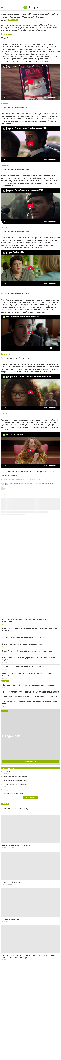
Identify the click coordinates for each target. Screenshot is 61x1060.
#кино (6, 483)
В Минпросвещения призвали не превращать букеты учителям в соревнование (26, 620)
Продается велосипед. (10, 919)
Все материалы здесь (30, 761)
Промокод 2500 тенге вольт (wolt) (15, 809)
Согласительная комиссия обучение (16, 845)
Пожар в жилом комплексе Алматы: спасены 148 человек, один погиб (29, 702)
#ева (39, 483)
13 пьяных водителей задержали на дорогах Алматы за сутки (28, 685)
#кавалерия (29, 483)
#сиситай (52, 483)
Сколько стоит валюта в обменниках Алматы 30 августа (23, 637)
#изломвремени (45, 483)
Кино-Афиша (49, 472)
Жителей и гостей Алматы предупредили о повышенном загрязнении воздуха (28, 659)
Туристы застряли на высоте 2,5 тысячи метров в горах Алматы (29, 696)
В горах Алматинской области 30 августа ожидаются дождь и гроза (27, 651)
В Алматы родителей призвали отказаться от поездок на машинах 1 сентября (28, 674)
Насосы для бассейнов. (11, 882)
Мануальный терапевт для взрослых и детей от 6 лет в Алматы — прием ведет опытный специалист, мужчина (29, 956)
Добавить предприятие (30, 797)
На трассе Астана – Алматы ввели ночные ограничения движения (30, 692)
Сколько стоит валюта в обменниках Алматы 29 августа (23, 667)
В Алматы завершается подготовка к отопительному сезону (24, 644)
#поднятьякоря (4, 484)
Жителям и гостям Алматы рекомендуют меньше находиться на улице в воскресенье (29, 629)
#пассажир (23, 483)
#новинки (11, 483)
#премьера (17, 483)
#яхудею (35, 483)
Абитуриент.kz (11, 736)
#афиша (2, 483)
